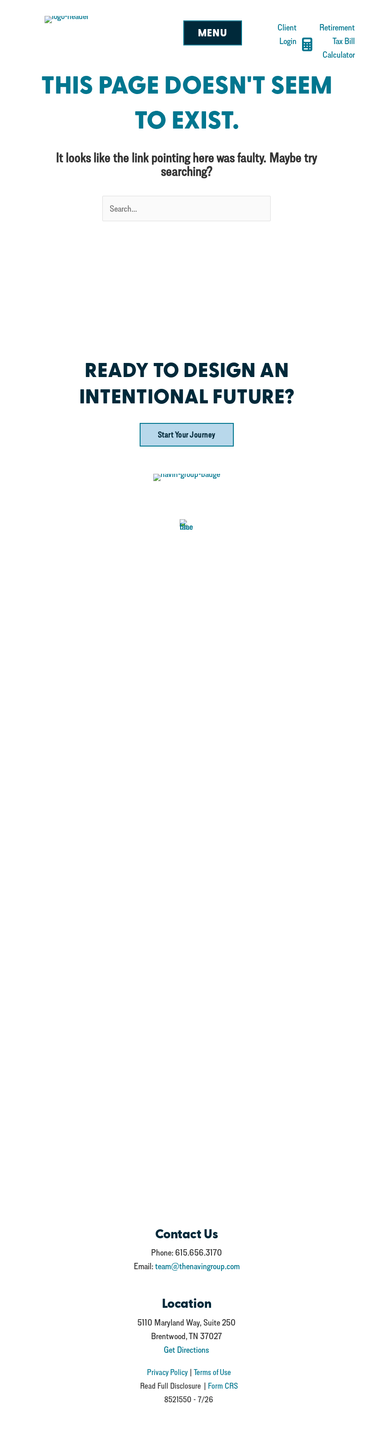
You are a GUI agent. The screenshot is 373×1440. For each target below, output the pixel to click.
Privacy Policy (167, 1372)
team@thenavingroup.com (197, 1266)
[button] (187, 435)
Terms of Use (212, 1372)
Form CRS (223, 1385)
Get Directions (186, 1349)
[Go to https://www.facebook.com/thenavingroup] (186, 863)
